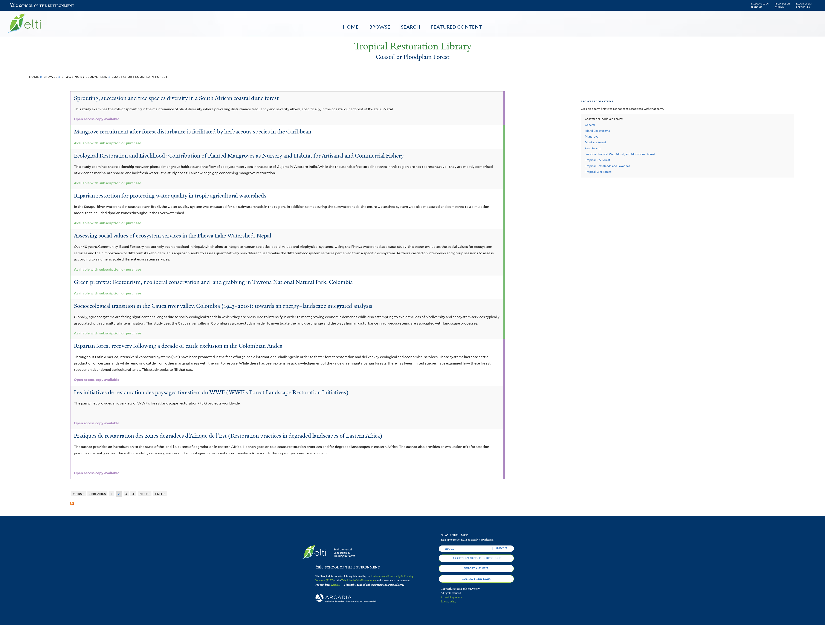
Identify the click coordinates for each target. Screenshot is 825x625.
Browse (379, 27)
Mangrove (591, 136)
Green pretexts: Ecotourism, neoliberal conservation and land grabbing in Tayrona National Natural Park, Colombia (213, 282)
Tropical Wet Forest (598, 171)
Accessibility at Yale (451, 597)
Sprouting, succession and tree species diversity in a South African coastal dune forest (176, 98)
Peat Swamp (593, 148)
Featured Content (456, 27)
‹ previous (97, 494)
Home (351, 27)
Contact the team (476, 579)
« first (78, 494)
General (590, 125)
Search (410, 27)
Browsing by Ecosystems (84, 77)
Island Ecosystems (597, 130)
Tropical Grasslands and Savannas (607, 166)
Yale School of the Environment (21, 5)
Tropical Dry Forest (597, 160)
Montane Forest (595, 142)
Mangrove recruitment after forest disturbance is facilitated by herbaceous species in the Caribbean (192, 131)
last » (160, 494)
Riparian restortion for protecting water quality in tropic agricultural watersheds (170, 195)
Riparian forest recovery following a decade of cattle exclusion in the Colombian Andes (178, 345)
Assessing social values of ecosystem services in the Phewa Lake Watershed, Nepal (172, 235)
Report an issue (476, 568)
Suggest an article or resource (476, 558)
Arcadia (335, 585)
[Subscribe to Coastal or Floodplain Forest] (72, 501)
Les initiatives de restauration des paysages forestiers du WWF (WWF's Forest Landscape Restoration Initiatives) (211, 392)
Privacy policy (448, 601)
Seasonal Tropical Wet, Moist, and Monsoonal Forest (620, 154)
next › (144, 494)
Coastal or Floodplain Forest (140, 77)
